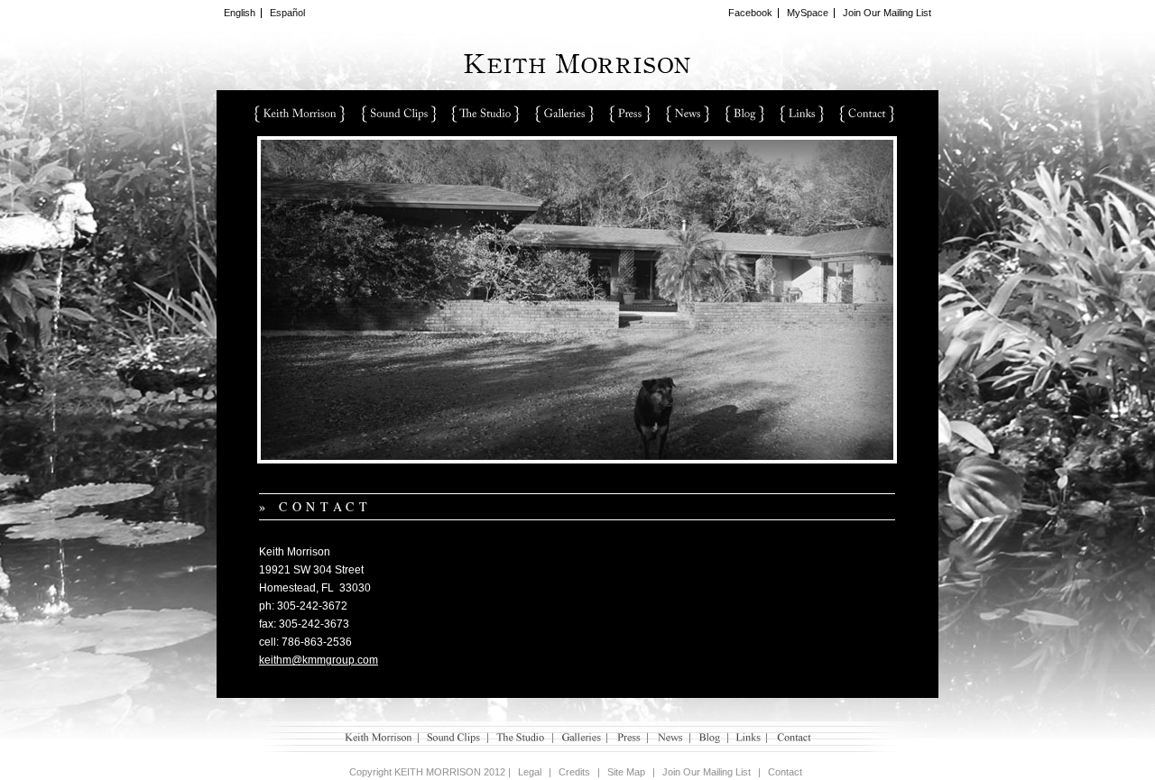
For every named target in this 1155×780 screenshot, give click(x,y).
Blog (744, 114)
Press (630, 114)
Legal (529, 771)
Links (802, 114)
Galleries (564, 114)
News (687, 114)
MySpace (807, 12)
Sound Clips (398, 114)
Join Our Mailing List (887, 12)
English (239, 12)
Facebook (750, 12)
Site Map (626, 771)
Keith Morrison (299, 114)
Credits (574, 771)
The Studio (485, 114)
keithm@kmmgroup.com (318, 660)
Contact (867, 114)
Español (287, 12)
